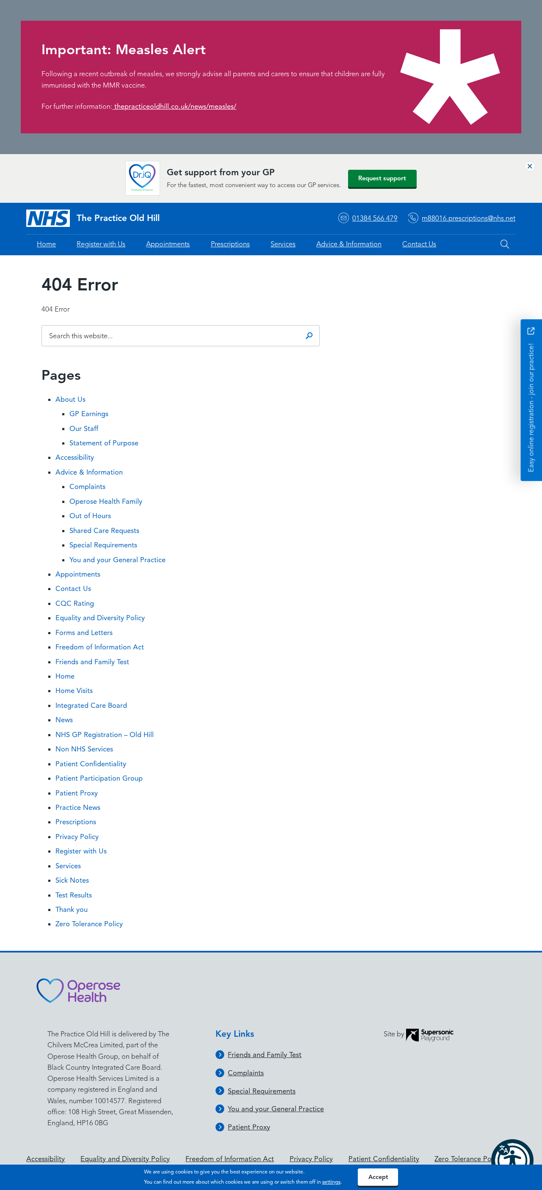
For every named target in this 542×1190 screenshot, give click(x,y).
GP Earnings (88, 413)
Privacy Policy (77, 836)
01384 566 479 (375, 218)
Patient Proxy (76, 793)
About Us (70, 399)
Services (283, 244)
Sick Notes (72, 880)
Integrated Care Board (91, 705)
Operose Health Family (105, 501)
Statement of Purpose (103, 443)
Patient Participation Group (99, 778)
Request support (382, 178)
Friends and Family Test (92, 661)
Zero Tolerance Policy (89, 923)
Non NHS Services (84, 749)
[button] (512, 1160)
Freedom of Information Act (99, 647)
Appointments (168, 244)
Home (46, 244)
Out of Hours (90, 515)
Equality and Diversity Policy (100, 617)
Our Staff (83, 428)
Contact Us (419, 244)
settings (331, 1182)
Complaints (87, 486)
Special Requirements (103, 545)
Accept (378, 1177)
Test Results (73, 895)
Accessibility (74, 457)
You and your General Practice (117, 559)
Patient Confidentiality (90, 763)
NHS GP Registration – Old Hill (104, 734)
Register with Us (101, 244)
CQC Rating (74, 603)
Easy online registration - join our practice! (530, 406)
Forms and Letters (84, 632)
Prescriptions (230, 244)
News (64, 719)
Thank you (71, 909)
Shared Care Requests (104, 530)
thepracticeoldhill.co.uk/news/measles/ (174, 106)
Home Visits (74, 690)
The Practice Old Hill (118, 218)
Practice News (77, 807)
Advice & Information (349, 244)
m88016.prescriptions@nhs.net (468, 218)
